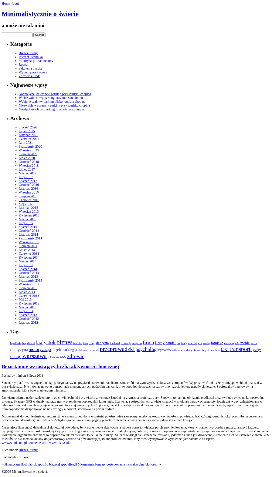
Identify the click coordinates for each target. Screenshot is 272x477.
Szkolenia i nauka (30, 68)
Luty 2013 (26, 311)
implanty (182, 343)
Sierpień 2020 (28, 154)
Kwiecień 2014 (29, 257)
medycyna (19, 349)
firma (148, 342)
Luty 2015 (26, 223)
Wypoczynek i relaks (33, 72)
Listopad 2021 (28, 135)
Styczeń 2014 (28, 269)
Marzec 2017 (27, 173)
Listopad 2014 (28, 234)
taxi (225, 349)
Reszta (23, 64)
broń (85, 343)
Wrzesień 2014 (29, 242)
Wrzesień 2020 (29, 150)
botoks (77, 343)
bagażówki (28, 343)
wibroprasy (53, 357)
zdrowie (75, 356)
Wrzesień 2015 (29, 211)
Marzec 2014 (27, 261)
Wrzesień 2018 (29, 165)
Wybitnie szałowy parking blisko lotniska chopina (52, 101)
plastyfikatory (82, 350)
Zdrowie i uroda (29, 76)
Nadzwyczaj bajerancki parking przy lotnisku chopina (55, 94)
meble (245, 343)
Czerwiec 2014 (29, 253)
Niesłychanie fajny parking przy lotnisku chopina (52, 109)
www (63, 357)
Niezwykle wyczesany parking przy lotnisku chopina (54, 105)
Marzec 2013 (27, 307)
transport (240, 349)
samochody (186, 350)
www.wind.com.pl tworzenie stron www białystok (36, 442)
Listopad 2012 (28, 322)
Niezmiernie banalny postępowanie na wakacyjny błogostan (118, 464)
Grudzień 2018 (29, 162)
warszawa (34, 355)
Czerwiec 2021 (29, 139)
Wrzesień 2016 (29, 192)
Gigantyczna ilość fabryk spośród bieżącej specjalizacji (40, 464)
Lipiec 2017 (27, 169)
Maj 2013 (25, 299)
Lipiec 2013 (27, 292)
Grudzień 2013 (29, 273)
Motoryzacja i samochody (36, 61)
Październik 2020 (30, 146)
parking (68, 349)
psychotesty (164, 350)
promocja (94, 350)
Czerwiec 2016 (29, 200)
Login (16, 3)
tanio (217, 350)
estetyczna (137, 343)
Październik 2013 (30, 280)
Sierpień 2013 (28, 288)
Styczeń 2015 (28, 227)
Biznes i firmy (28, 53)
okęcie (57, 350)
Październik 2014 (30, 238)
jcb (200, 343)
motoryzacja (40, 349)
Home (6, 3)
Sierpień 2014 (28, 246)
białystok (46, 342)
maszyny (229, 343)
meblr (254, 343)
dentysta (102, 343)
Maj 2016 (25, 204)
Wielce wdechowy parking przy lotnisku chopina (51, 98)
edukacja (126, 343)
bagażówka (15, 343)
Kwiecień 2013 (29, 303)
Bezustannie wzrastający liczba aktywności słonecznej (60, 366)
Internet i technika (31, 57)
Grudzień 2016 (29, 185)
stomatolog (199, 350)
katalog (206, 343)
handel (171, 343)
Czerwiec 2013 (29, 296)
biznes (64, 342)
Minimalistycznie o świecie (40, 14)
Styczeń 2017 (28, 181)
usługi (15, 356)
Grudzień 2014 (29, 230)
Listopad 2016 (28, 188)
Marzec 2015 (27, 219)
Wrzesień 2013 (29, 284)
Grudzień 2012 (29, 318)
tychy (256, 349)
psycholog (146, 349)
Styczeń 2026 (28, 127)
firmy (160, 342)
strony (210, 350)
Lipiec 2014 (27, 250)
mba (237, 343)
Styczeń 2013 (28, 315)
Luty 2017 (26, 177)
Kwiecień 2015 (29, 215)
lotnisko (217, 343)
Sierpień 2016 (28, 196)
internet (192, 343)
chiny (92, 343)
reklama (176, 350)
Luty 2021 (26, 142)
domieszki (115, 343)
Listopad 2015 (28, 207)
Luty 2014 (26, 265)
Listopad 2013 (28, 276)
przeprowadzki (117, 349)
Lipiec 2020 (27, 158)
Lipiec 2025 (27, 131)
